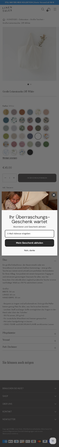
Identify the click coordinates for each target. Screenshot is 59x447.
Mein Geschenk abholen (29, 242)
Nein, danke (29, 250)
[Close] (53, 194)
